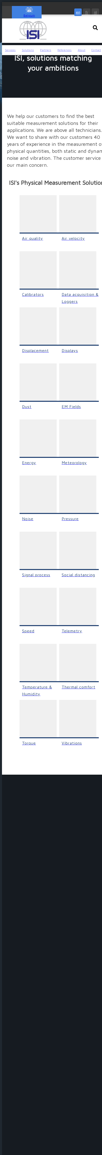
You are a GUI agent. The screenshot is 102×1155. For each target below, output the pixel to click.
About (81, 50)
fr (86, 12)
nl (95, 12)
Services (10, 50)
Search (95, 27)
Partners (45, 50)
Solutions (28, 50)
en (78, 12)
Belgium (29, 15)
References (64, 50)
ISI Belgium (33, 30)
